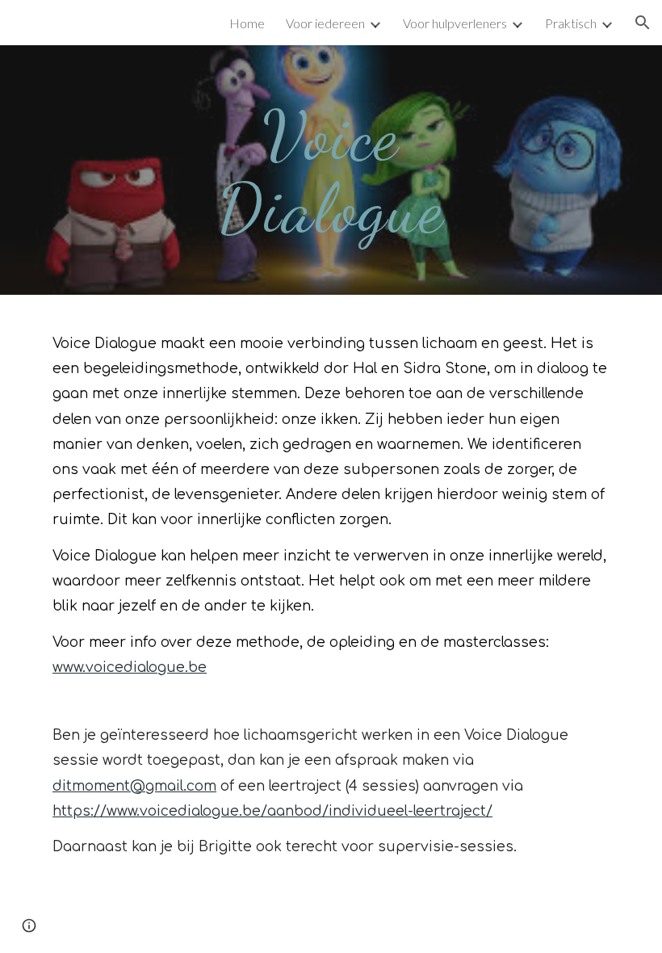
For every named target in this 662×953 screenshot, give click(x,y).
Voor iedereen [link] (325, 23)
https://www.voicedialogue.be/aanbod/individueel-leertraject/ (272, 811)
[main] (331, 170)
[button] (642, 22)
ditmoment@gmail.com (134, 786)
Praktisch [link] (571, 23)
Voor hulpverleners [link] (455, 23)
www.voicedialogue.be (129, 667)
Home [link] (247, 23)
